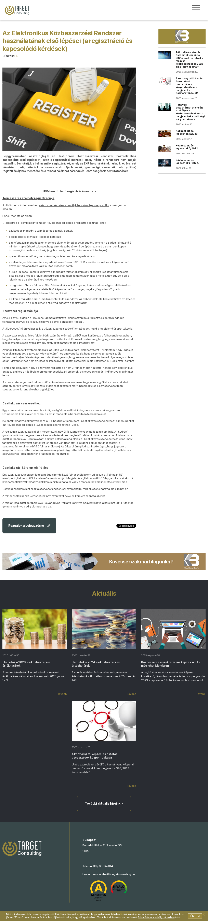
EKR (17, 56)
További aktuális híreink (102, 803)
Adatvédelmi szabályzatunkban (156, 917)
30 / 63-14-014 (103, 866)
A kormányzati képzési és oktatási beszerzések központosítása (95, 755)
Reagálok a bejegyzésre (26, 526)
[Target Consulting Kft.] (17, 10)
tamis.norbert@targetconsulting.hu (113, 874)
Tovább (62, 693)
